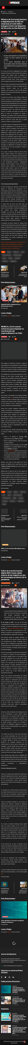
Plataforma (16, 252)
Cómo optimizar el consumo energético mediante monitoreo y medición (18, 990)
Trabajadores (13, 261)
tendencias (5, 261)
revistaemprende (17, 255)
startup (4, 258)
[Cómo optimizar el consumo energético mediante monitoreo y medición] (6, 989)
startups (10, 258)
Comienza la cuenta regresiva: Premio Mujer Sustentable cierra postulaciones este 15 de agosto (19, 1018)
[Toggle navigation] (3, 7)
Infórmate (10, 11)
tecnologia (17, 258)
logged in (9, 315)
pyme (22, 252)
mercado (9, 491)
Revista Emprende (7, 255)
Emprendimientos (6, 583)
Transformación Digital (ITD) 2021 (15, 628)
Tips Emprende (6, 300)
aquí (2, 873)
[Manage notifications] (24, 1042)
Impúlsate (14, 1013)
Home (4, 11)
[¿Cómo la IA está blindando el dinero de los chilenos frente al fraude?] (6, 1000)
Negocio (9, 252)
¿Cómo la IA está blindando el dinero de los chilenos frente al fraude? (18, 1001)
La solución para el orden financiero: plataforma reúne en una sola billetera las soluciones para (19, 1030)
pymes (9, 495)
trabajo (4, 504)
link (11, 397)
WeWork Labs (11, 450)
